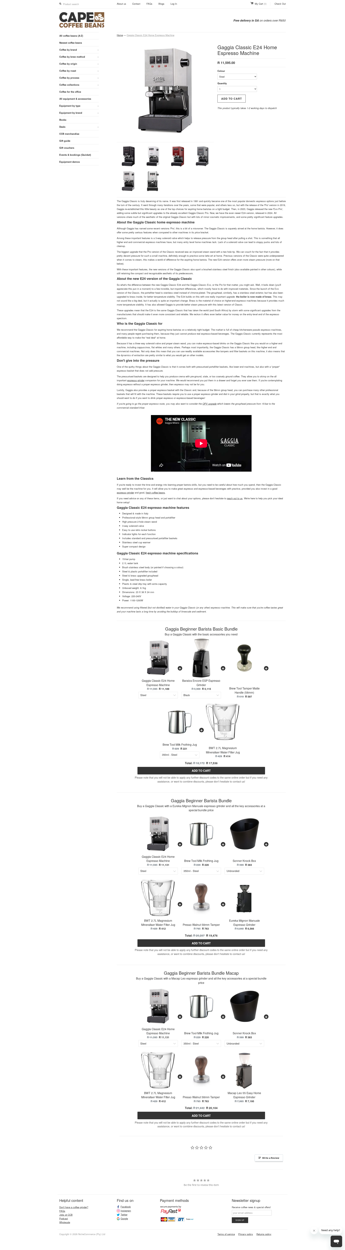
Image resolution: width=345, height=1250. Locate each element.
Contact (136, 3)
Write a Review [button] (270, 1157)
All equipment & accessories (75, 98)
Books (62, 119)
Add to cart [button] (201, 770)
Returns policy (263, 1234)
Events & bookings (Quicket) (75, 154)
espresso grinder (135, 380)
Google (124, 1218)
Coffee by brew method (79, 56)
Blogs (161, 3)
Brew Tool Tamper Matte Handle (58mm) (244, 690)
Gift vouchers (66, 147)
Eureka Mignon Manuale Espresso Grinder (244, 922)
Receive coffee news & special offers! (251, 1207)
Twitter (124, 1214)
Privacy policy (245, 1234)
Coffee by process (79, 77)
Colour (221, 71)
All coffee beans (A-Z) (71, 35)
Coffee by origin (79, 63)
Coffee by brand (79, 49)
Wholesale (64, 1222)
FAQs (149, 3)
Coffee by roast (79, 70)
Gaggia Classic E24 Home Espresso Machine (150, 35)
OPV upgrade (210, 403)
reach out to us (235, 498)
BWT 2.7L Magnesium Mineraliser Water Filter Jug (223, 750)
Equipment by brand (79, 112)
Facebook (126, 1206)
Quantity (222, 83)
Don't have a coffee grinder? (73, 1207)
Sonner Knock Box (244, 861)
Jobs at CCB (66, 1214)
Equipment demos (69, 161)
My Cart (260, 3)
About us (121, 3)
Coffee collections (79, 84)
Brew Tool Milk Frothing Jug (180, 744)
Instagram (126, 1210)
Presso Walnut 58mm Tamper (201, 925)
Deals (79, 126)
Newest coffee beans (70, 42)
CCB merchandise (69, 133)
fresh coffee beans (155, 492)
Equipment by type (79, 105)
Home (120, 35)
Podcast (63, 1218)
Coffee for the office (70, 91)
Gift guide (64, 140)
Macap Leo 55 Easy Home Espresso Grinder (244, 1095)
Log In (174, 3)
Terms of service (226, 1234)
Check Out (280, 3)
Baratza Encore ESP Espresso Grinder (201, 683)
